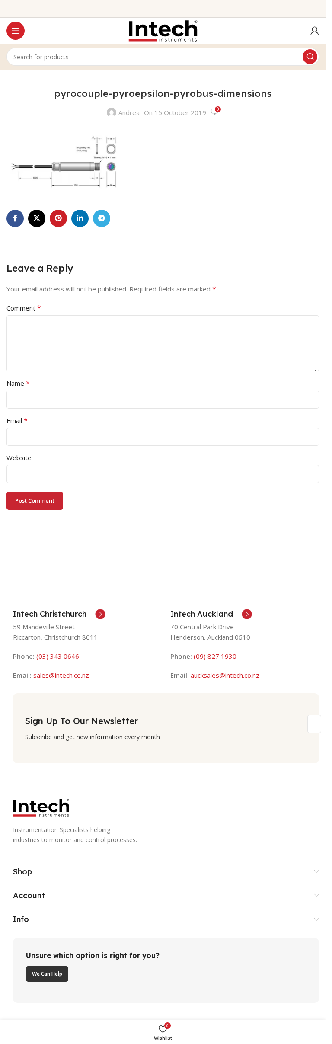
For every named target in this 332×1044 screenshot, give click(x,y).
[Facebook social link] (15, 218)
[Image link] (41, 807)
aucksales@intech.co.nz (224, 675)
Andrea (129, 112)
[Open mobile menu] (15, 30)
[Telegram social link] (101, 218)
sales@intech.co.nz (61, 675)
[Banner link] (166, 970)
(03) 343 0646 (57, 656)
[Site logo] (163, 30)
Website (19, 457)
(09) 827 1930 (215, 656)
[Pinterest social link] (58, 218)
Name (18, 383)
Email (17, 420)
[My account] (314, 30)
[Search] (310, 56)
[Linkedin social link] (80, 218)
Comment (23, 308)
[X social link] (36, 218)
